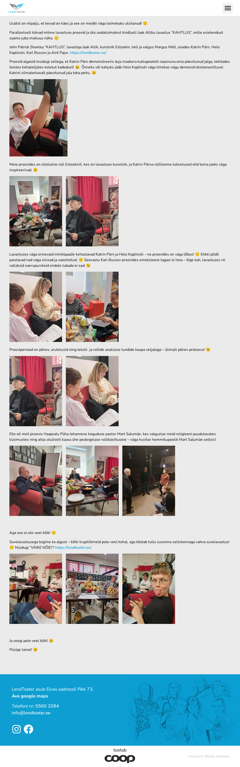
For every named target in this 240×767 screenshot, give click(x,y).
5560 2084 (47, 706)
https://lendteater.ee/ (88, 52)
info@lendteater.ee (31, 713)
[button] (227, 8)
